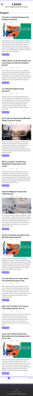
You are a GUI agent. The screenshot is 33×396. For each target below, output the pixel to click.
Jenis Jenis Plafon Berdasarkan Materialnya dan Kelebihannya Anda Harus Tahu (16, 336)
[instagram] (20, 392)
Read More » (5, 54)
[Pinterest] (17, 392)
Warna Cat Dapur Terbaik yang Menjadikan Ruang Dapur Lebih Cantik (14, 164)
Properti (13, 22)
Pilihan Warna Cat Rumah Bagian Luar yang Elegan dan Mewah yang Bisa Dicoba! (16, 63)
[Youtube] (19, 392)
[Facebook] (13, 392)
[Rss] (12, 392)
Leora (16, 4)
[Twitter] (15, 392)
